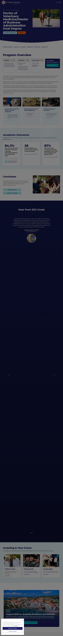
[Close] (22, 620)
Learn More (16, 625)
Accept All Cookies (12, 628)
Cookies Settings (12, 631)
